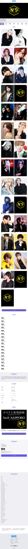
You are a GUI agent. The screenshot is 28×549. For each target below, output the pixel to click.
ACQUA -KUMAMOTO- (3, 500)
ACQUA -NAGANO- (3, 495)
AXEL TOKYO (2, 512)
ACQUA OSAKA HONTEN (3, 510)
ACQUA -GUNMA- (2, 489)
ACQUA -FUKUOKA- (3, 499)
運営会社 (12, 543)
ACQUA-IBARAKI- (2, 493)
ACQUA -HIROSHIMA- (3, 498)
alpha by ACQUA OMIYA (3, 490)
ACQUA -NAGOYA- (3, 496)
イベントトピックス (17, 541)
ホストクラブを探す (17, 538)
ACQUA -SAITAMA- (3, 491)
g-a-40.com (2, 447)
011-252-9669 (14, 455)
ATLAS (1, 517)
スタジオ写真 (16, 539)
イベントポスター (11, 541)
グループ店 (16, 540)
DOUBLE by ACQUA (3, 513)
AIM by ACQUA (2, 511)
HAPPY (2, 480)
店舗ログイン (12, 542)
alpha (1, 479)
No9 (1, 477)
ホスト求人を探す (11, 540)
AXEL (1, 478)
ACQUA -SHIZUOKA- (3, 494)
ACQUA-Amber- (2, 518)
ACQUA (2, 476)
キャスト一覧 (14, 310)
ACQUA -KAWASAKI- (3, 515)
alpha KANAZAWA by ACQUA (4, 519)
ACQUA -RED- (2, 522)
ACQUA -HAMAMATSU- (3, 520)
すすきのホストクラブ (3, 19)
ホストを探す (12, 539)
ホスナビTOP (12, 538)
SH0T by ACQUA (2, 521)
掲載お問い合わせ (16, 542)
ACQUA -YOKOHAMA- (3, 492)
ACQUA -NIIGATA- (2, 497)
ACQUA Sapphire (2, 516)
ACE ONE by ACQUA (3, 514)
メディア (14, 433)
